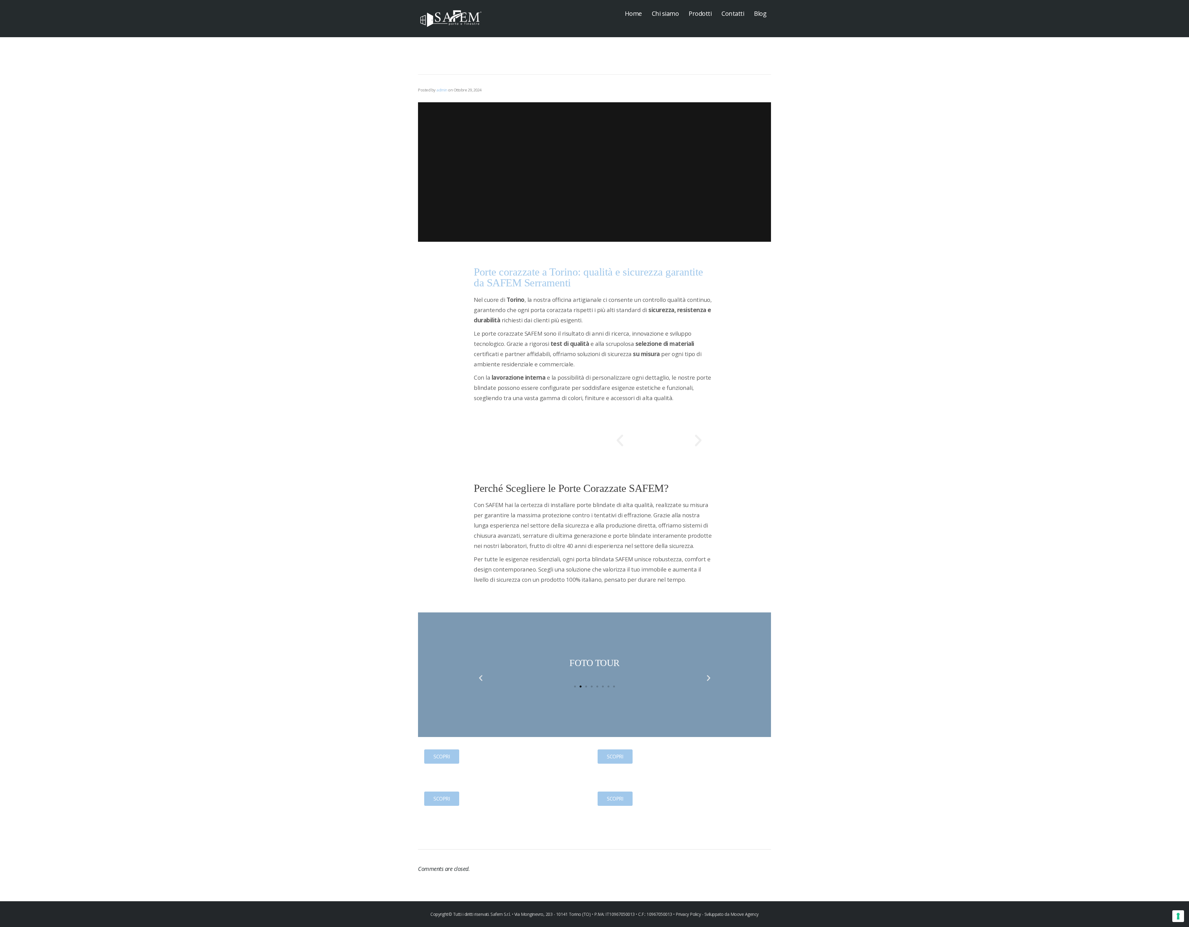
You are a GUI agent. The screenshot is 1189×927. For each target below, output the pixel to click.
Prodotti (700, 13)
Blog (760, 13)
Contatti (732, 13)
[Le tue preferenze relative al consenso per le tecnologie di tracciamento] (1178, 916)
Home (633, 13)
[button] (620, 440)
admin (441, 90)
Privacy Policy (689, 914)
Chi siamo (665, 13)
